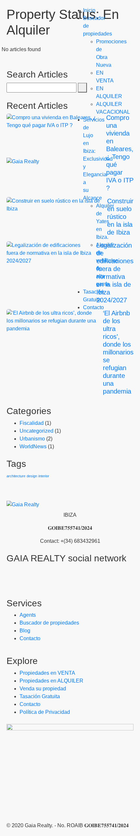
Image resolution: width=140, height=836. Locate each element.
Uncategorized (36, 431)
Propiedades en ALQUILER (51, 681)
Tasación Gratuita (40, 696)
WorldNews (33, 446)
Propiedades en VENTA (47, 673)
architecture (16, 476)
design (32, 476)
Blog (25, 630)
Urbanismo (32, 438)
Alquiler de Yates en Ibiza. (105, 221)
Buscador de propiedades (49, 623)
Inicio (89, 10)
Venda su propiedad (43, 688)
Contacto (93, 307)
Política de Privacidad (45, 712)
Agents (28, 615)
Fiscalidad (32, 423)
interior (43, 476)
